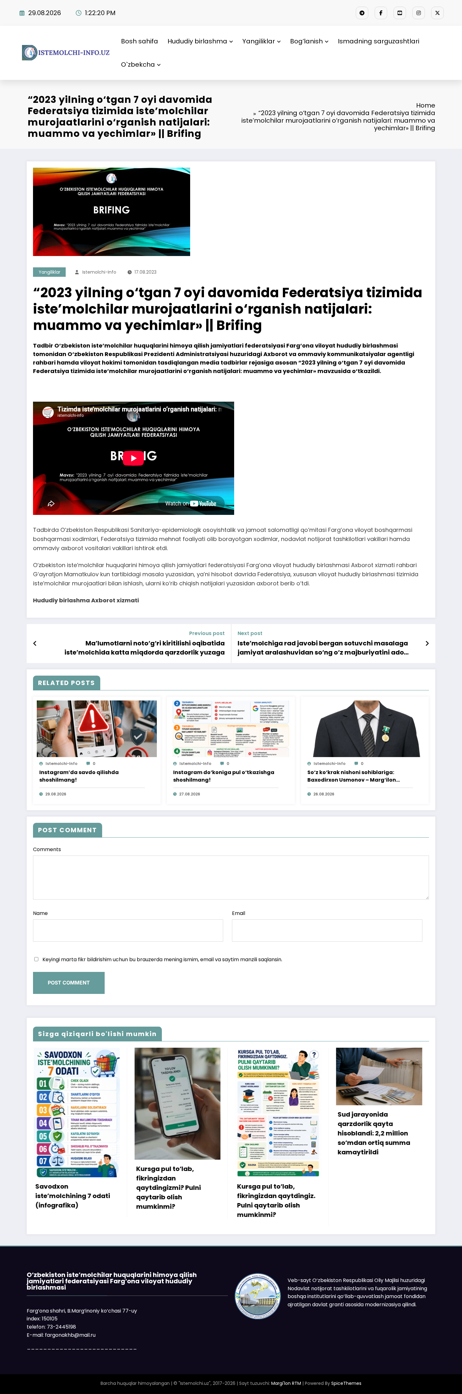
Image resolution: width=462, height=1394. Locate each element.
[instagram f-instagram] (418, 13)
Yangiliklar (258, 41)
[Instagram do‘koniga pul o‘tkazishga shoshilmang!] (231, 728)
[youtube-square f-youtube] (399, 13)
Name (40, 913)
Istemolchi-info (99, 272)
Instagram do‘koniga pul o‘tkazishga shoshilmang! (223, 776)
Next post (250, 633)
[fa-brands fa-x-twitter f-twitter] (437, 13)
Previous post (207, 633)
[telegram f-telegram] (362, 13)
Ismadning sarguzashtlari (378, 41)
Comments (47, 849)
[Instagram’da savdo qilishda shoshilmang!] (97, 728)
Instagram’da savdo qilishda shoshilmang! (79, 776)
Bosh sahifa (139, 41)
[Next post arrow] (427, 643)
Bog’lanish (306, 41)
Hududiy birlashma (197, 41)
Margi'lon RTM (286, 1383)
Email (238, 913)
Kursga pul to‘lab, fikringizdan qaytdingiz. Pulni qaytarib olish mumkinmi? (119, 1200)
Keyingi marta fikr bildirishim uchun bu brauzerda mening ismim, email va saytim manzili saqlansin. (162, 959)
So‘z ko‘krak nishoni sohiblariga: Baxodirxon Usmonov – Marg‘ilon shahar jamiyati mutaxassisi (351, 776)
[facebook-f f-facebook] (381, 13)
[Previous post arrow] (35, 643)
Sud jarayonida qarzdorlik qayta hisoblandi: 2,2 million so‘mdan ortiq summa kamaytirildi (217, 1133)
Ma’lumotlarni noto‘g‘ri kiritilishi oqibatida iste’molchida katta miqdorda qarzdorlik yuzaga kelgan (144, 648)
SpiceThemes (346, 1383)
